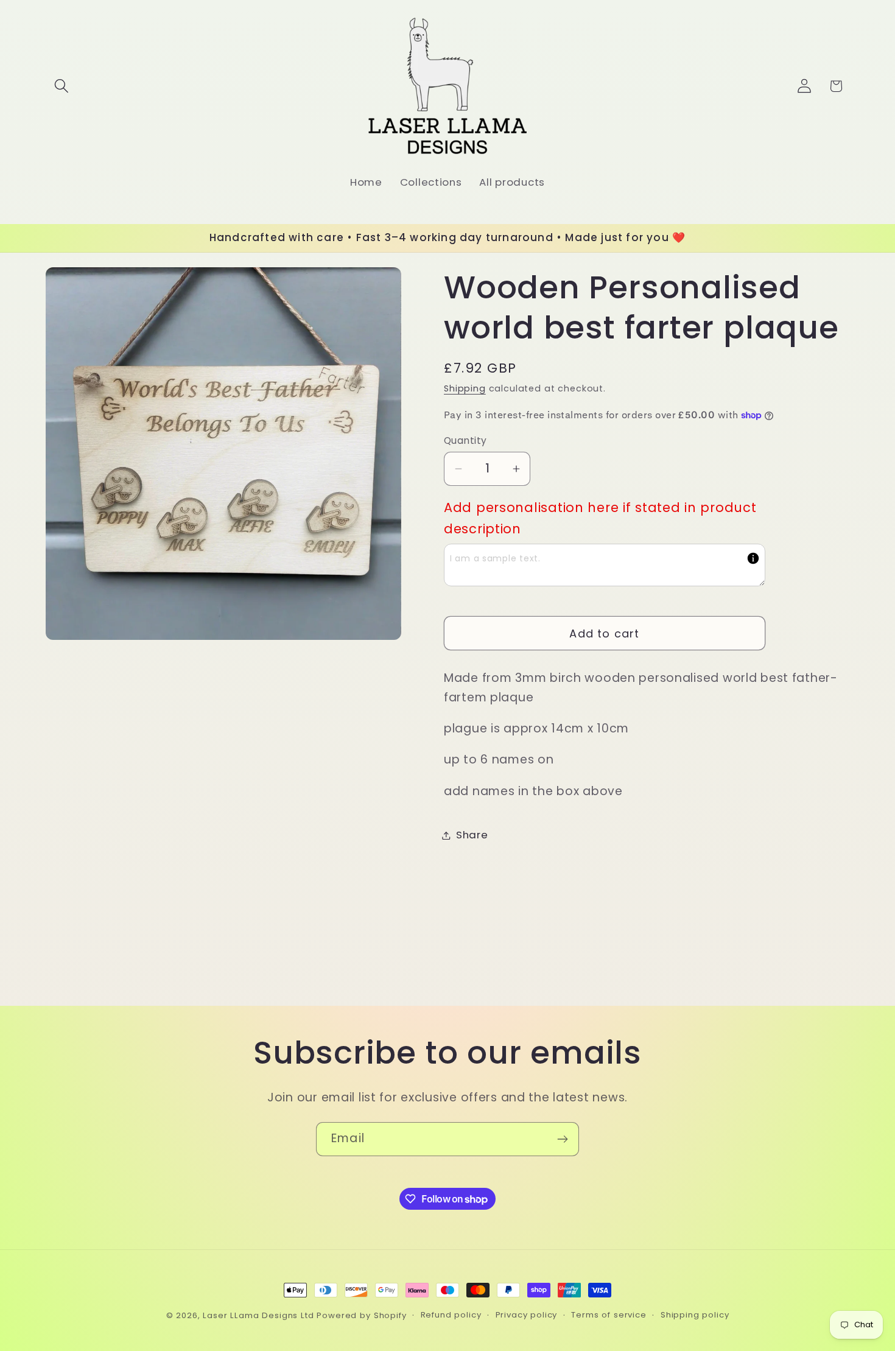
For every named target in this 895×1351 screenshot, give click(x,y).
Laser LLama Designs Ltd (258, 1315)
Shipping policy (695, 1315)
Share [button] (472, 834)
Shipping (465, 388)
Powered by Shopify (361, 1315)
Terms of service (608, 1315)
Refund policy (451, 1315)
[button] (62, 86)
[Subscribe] (562, 1139)
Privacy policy (527, 1315)
